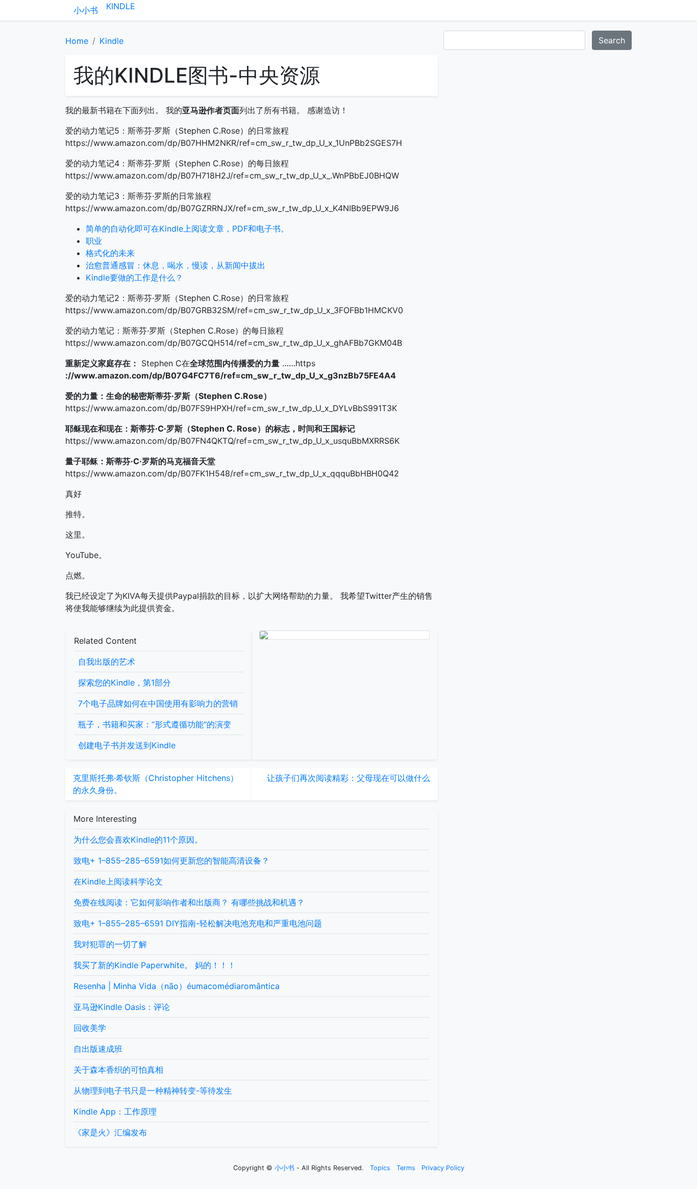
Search (612, 40)
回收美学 (89, 1028)
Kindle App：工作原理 (115, 1111)
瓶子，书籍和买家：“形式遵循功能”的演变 (154, 724)
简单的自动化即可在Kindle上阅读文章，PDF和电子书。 (187, 228)
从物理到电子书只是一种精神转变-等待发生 (152, 1090)
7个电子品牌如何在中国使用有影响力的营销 (158, 703)
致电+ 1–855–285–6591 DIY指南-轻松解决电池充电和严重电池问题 (197, 923)
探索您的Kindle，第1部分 (124, 682)
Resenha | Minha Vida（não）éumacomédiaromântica (176, 986)
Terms (405, 1168)
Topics (380, 1168)
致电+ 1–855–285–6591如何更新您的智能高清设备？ (171, 860)
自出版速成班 (97, 1049)
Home (76, 41)
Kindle (120, 6)
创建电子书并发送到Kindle (127, 745)
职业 (94, 241)
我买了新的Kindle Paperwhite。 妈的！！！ (154, 965)
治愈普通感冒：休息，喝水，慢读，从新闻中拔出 (175, 265)
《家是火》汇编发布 (110, 1132)
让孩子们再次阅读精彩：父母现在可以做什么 (348, 778)
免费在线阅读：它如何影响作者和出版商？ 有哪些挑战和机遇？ (189, 902)
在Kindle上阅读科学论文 (118, 881)
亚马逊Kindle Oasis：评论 (121, 1007)
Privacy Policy (442, 1168)
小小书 (85, 10)
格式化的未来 (110, 253)
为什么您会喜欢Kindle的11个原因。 (138, 839)
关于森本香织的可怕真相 (118, 1070)
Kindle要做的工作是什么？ (134, 277)
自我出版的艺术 (106, 661)
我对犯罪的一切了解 (110, 944)
